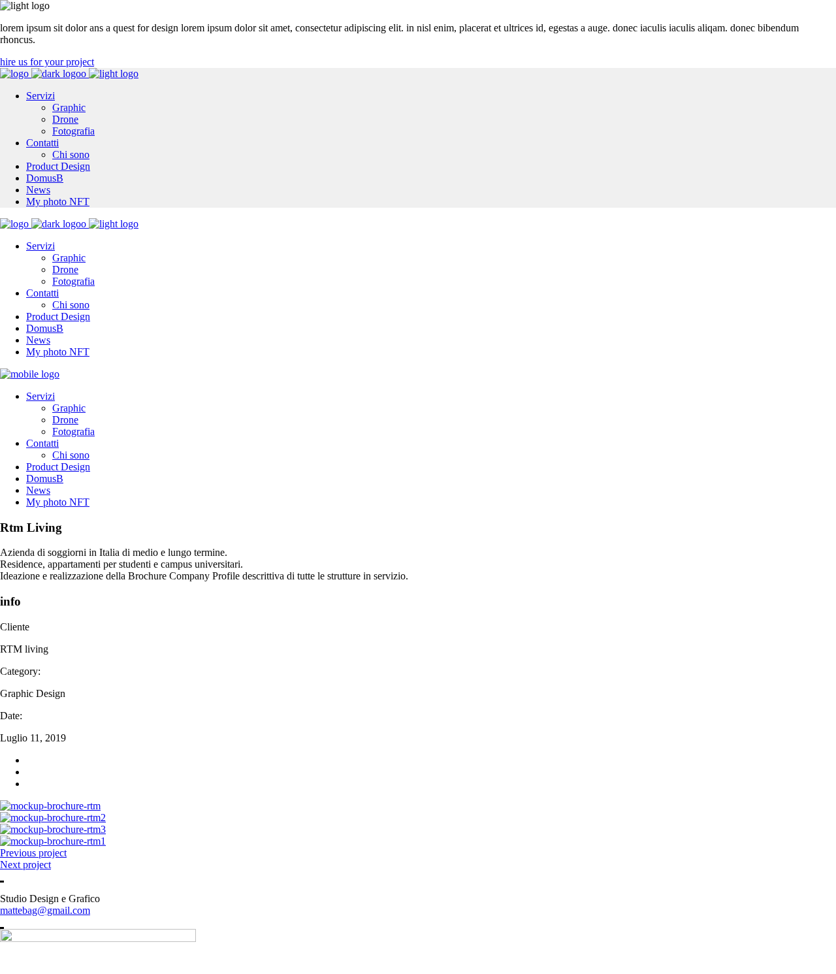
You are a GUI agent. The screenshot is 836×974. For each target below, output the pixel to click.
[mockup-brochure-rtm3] (53, 829)
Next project (25, 864)
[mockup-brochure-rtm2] (53, 817)
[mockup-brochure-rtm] (50, 805)
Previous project (33, 852)
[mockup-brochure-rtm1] (53, 841)
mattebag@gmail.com (45, 910)
